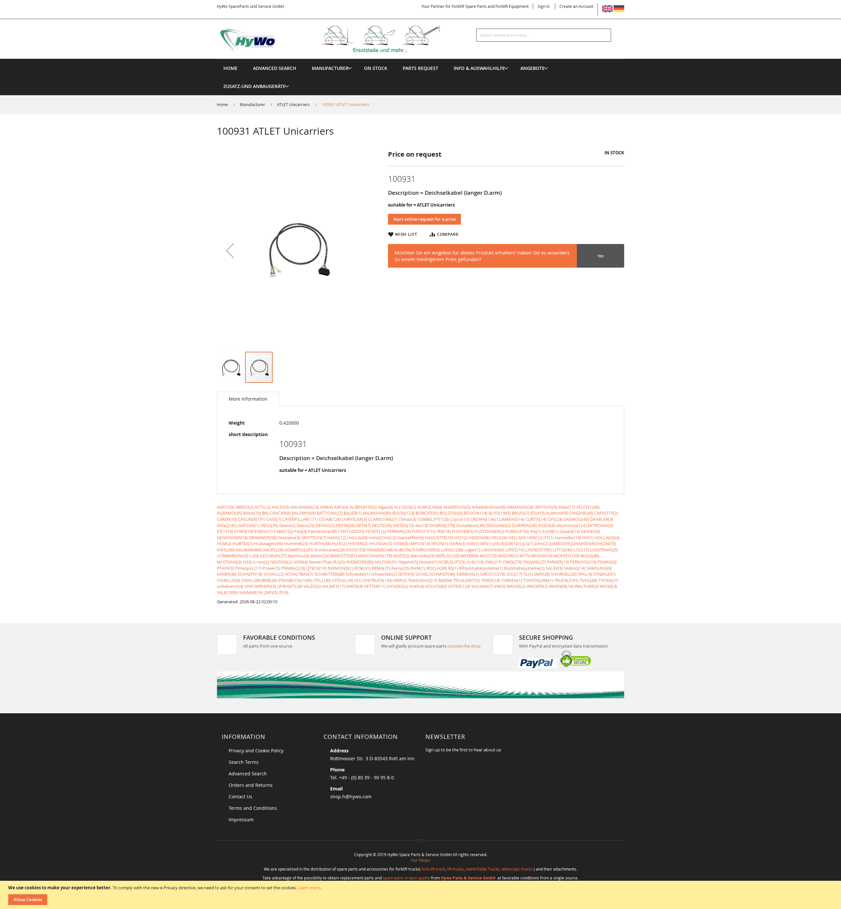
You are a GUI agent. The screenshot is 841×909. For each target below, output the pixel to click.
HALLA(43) (357, 538)
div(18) (421, 525)
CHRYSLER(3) (354, 519)
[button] (230, 250)
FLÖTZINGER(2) (489, 531)
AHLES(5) (280, 507)
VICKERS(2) (397, 586)
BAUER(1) (353, 513)
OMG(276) (512, 562)
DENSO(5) (325, 525)
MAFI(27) (277, 556)
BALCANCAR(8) (276, 513)
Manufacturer (252, 104)
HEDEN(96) (479, 538)
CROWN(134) (483, 519)
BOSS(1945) (500, 513)
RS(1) (453, 568)
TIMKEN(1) (511, 580)
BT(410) (538, 513)
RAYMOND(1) (340, 568)
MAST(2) (401, 556)
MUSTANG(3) (229, 562)
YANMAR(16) (251, 592)
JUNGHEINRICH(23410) (593, 543)
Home (222, 104)
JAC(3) (499, 543)
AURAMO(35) (229, 513)
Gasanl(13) (569, 531)
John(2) (541, 543)
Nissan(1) (428, 562)
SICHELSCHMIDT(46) (435, 574)
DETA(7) (363, 525)
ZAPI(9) (271, 592)
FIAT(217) (420, 531)
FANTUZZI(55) (351, 531)
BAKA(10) (252, 513)
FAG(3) (300, 531)
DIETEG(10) (403, 525)
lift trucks (455, 869)
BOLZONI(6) (451, 513)
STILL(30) (322, 580)
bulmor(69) (557, 513)
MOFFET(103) (567, 556)
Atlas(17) (566, 507)
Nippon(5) (408, 562)
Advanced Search (248, 773)
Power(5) (271, 568)
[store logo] (339, 39)
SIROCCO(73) (492, 574)
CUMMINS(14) (510, 519)
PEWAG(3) (607, 562)
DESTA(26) (345, 525)
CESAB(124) (330, 519)
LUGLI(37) (258, 556)
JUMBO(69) (559, 543)
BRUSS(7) (521, 513)
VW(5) (499, 586)
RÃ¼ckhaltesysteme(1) (481, 568)
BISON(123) (403, 513)
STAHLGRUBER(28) (259, 580)
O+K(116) (475, 562)
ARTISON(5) (546, 507)
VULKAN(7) (482, 586)
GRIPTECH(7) (313, 538)
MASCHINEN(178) (375, 556)
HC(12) (460, 538)
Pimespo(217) (248, 568)
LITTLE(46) (563, 550)
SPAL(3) (585, 574)
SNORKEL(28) (564, 574)
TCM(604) (443, 580)
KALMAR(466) (249, 550)
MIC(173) (488, 556)
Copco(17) (459, 519)
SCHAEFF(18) (250, 574)
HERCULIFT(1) (540, 538)
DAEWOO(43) (576, 519)
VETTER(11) (375, 586)
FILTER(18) (440, 531)
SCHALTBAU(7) (299, 574)
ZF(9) (283, 592)
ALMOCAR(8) (429, 507)
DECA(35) (269, 525)
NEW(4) (300, 562)
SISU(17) (514, 574)
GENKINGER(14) (232, 538)
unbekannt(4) (230, 586)
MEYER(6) (469, 556)
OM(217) (493, 562)
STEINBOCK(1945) (295, 580)
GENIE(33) (590, 531)
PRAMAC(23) (293, 568)
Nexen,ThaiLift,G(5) (327, 562)
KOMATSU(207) (299, 550)
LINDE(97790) (538, 550)
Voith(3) (416, 586)
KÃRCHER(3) (428, 550)
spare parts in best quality (406, 877)
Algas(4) (385, 507)
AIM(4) (326, 507)
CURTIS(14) (536, 519)
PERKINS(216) (583, 562)
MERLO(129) (447, 556)
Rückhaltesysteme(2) (524, 568)
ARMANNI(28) (520, 507)
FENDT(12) (376, 531)
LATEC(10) (514, 550)
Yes (601, 256)
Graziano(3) (289, 538)
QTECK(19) (316, 568)
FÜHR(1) (550, 531)
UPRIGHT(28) (289, 586)
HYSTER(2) (358, 543)
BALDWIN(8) (304, 513)
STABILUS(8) (228, 580)
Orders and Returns (251, 785)
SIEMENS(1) (467, 574)
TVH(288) (589, 580)
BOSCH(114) (476, 513)
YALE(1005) (227, 592)
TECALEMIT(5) (466, 580)
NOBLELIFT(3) (451, 562)
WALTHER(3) (587, 586)
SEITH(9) (406, 574)
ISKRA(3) (457, 543)
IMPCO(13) (419, 543)
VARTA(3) (354, 586)
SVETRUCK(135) (378, 580)
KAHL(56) (226, 550)
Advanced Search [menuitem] (274, 68)
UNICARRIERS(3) (260, 586)
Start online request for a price (424, 219)
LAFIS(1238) (452, 550)
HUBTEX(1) (242, 543)
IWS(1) (486, 543)
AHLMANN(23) (304, 507)
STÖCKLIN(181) (347, 580)
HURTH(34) (320, 543)
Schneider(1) (358, 574)
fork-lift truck (433, 869)
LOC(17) (581, 550)
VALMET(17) (333, 586)
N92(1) (249, 562)
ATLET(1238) (588, 507)
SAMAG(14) (574, 568)
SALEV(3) (554, 568)
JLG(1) (528, 543)
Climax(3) (407, 519)
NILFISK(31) (386, 562)
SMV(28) (542, 574)
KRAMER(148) (380, 550)
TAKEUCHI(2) (420, 580)
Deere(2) (287, 525)
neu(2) (263, 562)
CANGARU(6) (581, 513)
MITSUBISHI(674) (536, 556)
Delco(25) (306, 525)
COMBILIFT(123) (433, 519)
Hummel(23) (296, 543)
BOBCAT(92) (427, 513)
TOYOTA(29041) (538, 580)
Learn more (309, 888)
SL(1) (528, 574)
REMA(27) (381, 568)
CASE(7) (273, 519)
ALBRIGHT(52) (363, 507)
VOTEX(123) (459, 586)
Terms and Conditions (253, 808)
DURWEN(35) (524, 525)
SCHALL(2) (273, 574)
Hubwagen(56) (268, 543)
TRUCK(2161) (566, 580)
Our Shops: (421, 860)
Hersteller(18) (568, 538)
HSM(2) (224, 543)
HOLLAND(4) (607, 538)
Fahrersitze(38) (322, 531)
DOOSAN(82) (498, 525)
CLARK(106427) (382, 519)
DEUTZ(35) (382, 525)
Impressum (241, 819)
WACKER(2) (537, 586)
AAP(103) (225, 507)
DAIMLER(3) (601, 519)
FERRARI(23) (399, 531)
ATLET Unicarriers (293, 104)
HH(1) (588, 538)
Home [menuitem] (230, 68)
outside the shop (464, 646)
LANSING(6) (492, 550)
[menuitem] (330, 68)
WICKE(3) (608, 586)
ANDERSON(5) (457, 507)
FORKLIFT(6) (517, 531)
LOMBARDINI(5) (232, 556)
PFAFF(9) (225, 568)
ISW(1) (472, 543)
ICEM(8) (400, 543)
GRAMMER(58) (263, 538)
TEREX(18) (490, 580)
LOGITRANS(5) (604, 550)
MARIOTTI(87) (343, 556)
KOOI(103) (356, 550)
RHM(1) (418, 568)
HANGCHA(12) (383, 538)
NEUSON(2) (281, 562)
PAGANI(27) (534, 562)
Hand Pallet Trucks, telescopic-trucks (499, 869)
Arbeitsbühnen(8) (489, 507)
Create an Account (576, 6)
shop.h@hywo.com (351, 796)
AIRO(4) (341, 507)
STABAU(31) (604, 574)
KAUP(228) (273, 550)
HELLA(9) (517, 538)
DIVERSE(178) (442, 525)
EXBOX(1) (263, 531)
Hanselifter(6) (411, 538)
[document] (421, 895)
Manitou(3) (298, 556)
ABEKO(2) (244, 507)
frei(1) (535, 531)
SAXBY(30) (227, 574)
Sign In (543, 6)
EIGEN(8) (546, 525)
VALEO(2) (312, 586)
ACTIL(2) (263, 507)
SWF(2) (400, 580)
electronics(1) (569, 525)
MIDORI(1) (508, 556)
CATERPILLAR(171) (300, 519)
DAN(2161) (227, 525)
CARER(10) (227, 519)
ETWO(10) (243, 531)
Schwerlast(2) (384, 574)
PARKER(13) (558, 562)
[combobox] (543, 35)
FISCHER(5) (462, 531)
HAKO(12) (336, 538)
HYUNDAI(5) (380, 543)
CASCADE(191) (251, 519)
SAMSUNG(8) (599, 568)
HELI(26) (499, 538)
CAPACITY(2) (606, 513)
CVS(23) (555, 519)
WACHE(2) (516, 586)
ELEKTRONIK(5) (598, 525)
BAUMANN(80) (377, 513)
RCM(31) (362, 568)
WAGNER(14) (561, 586)
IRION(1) (439, 543)
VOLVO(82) (436, 586)
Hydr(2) (339, 543)
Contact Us (240, 796)
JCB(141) (513, 543)
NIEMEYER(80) (360, 562)
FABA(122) (283, 531)
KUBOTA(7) (404, 550)
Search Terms (244, 762)
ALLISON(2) (405, 507)
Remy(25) (400, 568)
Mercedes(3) (422, 556)
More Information (248, 399)
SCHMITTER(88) (329, 574)
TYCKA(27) (608, 580)
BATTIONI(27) (330, 513)
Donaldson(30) (470, 525)
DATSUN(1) (249, 525)
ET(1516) (225, 531)
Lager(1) (472, 550)
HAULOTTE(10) (439, 538)
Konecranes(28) (330, 550)
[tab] (248, 399)
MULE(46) (589, 556)
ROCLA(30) (436, 568)
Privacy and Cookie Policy (256, 750)
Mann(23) (319, 556)
